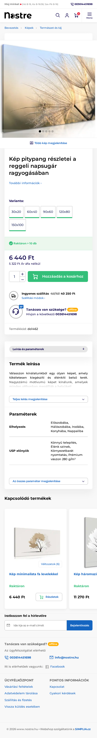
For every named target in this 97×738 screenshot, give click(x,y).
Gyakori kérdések (63, 693)
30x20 (16, 212)
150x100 (17, 225)
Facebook (57, 666)
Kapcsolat (57, 686)
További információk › (25, 183)
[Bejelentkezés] (67, 15)
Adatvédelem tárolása (21, 693)
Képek (29, 27)
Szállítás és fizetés (18, 700)
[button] (57, 15)
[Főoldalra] (18, 15)
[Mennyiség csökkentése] (22, 279)
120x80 (64, 212)
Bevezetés (11, 27)
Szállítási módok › (33, 298)
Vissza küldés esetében (22, 706)
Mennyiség (14, 276)
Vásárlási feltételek (19, 686)
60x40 (32, 212)
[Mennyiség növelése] (22, 274)
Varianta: (16, 201)
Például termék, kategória (34, 35)
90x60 (48, 212)
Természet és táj (51, 27)
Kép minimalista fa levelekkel (33, 574)
